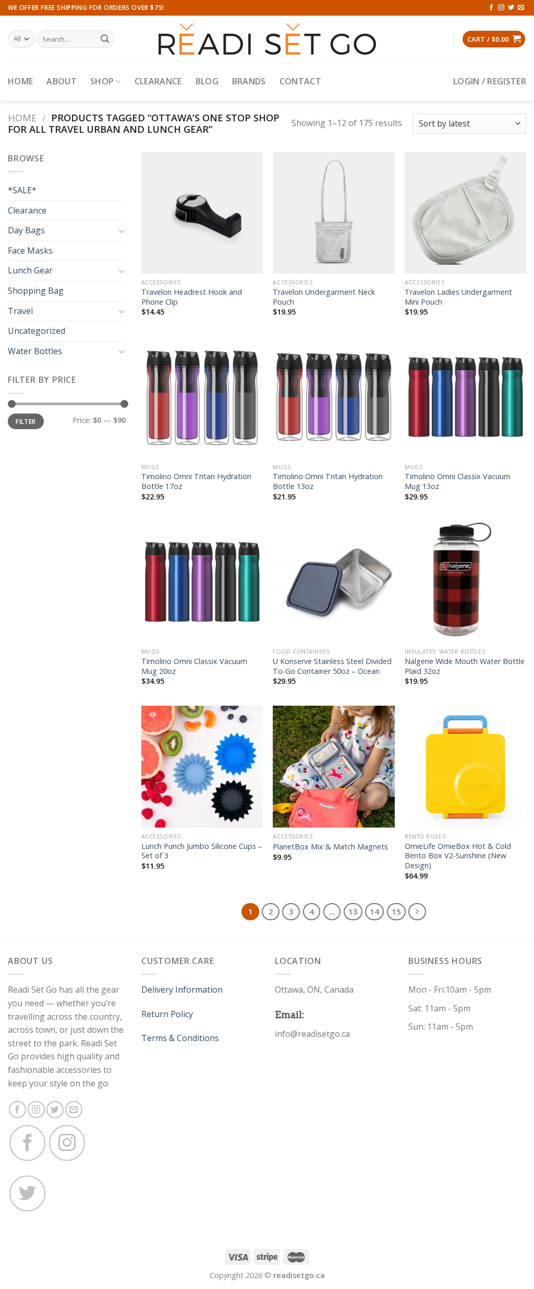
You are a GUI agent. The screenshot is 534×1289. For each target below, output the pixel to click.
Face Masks (30, 250)
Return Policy (167, 1014)
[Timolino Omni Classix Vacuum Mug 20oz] (202, 582)
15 (396, 911)
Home (20, 81)
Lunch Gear (30, 270)
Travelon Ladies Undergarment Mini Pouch (458, 297)
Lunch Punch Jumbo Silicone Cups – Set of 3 (201, 851)
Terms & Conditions (180, 1038)
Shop (102, 81)
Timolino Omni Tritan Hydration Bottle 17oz (196, 481)
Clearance (158, 81)
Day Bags (26, 230)
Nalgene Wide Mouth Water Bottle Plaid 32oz (465, 666)
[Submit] (105, 39)
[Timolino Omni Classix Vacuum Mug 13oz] (465, 397)
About (61, 81)
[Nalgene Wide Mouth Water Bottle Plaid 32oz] (465, 582)
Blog (207, 81)
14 (374, 911)
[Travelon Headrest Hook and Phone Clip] (202, 212)
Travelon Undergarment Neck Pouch (324, 297)
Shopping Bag (36, 290)
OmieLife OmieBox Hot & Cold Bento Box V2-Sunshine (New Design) (458, 856)
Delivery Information (182, 989)
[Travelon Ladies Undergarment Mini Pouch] (465, 212)
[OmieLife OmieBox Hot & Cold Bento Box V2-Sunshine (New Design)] (465, 766)
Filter (25, 421)
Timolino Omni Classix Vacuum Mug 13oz (458, 481)
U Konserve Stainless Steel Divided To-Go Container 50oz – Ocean (332, 666)
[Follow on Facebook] (491, 7)
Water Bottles (35, 351)
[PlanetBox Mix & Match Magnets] (333, 766)
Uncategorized (36, 330)
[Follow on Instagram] (501, 7)
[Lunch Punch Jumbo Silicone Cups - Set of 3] (202, 766)
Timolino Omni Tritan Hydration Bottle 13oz (328, 481)
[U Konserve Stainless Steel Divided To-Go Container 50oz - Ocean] (333, 582)
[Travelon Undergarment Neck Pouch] (333, 212)
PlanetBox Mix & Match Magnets (330, 847)
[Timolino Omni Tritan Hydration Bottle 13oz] (333, 397)
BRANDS (249, 81)
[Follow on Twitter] (511, 7)
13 (353, 911)
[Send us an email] (521, 7)
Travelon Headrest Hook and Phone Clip (191, 297)
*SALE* (22, 190)
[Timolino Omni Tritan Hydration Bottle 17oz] (202, 397)
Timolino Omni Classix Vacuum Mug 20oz (194, 666)
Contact (300, 81)
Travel (20, 311)
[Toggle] (121, 230)
